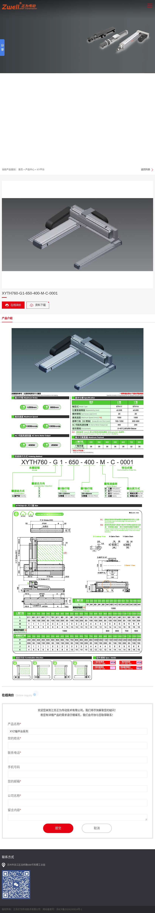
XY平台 (40, 169)
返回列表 (145, 169)
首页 (20, 169)
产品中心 (29, 169)
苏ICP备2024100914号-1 (69, 909)
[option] (77, 82)
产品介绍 (7, 318)
